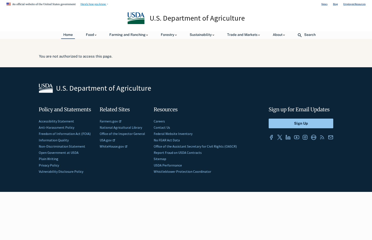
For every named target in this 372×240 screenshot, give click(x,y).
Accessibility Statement (56, 121)
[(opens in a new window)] (271, 137)
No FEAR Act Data (167, 140)
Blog (335, 4)
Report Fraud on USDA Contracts (178, 152)
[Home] (136, 23)
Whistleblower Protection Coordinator (182, 171)
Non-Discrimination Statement (62, 146)
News (324, 4)
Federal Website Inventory (173, 133)
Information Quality (54, 140)
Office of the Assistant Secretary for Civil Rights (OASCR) (195, 146)
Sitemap (160, 159)
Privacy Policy (49, 165)
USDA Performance (168, 165)
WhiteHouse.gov (112, 146)
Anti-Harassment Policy (56, 127)
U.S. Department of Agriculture (197, 18)
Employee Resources (354, 4)
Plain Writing (48, 159)
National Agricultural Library (121, 127)
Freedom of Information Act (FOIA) (65, 133)
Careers (159, 121)
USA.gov (106, 140)
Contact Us (162, 127)
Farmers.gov (109, 121)
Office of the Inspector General (122, 133)
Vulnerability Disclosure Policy (61, 171)
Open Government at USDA (59, 152)
